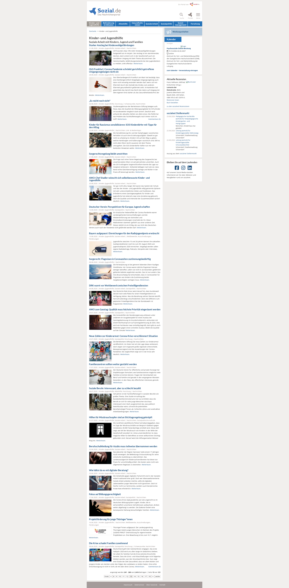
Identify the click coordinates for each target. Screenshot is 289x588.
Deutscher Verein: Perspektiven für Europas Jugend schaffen (119, 207)
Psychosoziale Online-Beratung (179, 48)
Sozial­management (180, 24)
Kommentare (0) (154, 119)
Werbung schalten (180, 31)
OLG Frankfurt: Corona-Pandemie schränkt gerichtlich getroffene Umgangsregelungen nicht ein (121, 70)
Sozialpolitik (119, 210)
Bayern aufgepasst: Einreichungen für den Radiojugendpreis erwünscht (124, 233)
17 (146, 576)
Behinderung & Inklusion (108, 24)
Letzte (157, 576)
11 (123, 576)
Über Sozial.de (151, 585)
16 (142, 576)
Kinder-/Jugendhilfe (106, 48)
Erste (106, 576)
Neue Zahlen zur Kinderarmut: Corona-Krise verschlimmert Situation (123, 336)
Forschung (195, 24)
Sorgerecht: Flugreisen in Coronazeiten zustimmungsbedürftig (120, 259)
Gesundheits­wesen (137, 24)
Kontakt (162, 585)
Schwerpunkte (129, 104)
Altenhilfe (123, 24)
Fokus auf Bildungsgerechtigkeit (105, 494)
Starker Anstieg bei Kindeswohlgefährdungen (111, 45)
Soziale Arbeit (152, 24)
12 (127, 576)
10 (120, 576)
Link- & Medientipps (133, 130)
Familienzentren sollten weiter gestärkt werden (113, 364)
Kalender (171, 39)
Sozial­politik (166, 24)
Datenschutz (139, 585)
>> (153, 576)
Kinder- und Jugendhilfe (94, 24)
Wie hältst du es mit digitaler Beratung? (108, 470)
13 (131, 576)
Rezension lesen (173, 100)
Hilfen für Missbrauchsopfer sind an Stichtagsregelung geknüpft (120, 417)
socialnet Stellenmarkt (178, 113)
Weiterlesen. (138, 63)
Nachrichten (131, 48)
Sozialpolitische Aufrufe (146, 420)
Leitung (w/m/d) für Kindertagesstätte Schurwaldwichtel (183, 142)
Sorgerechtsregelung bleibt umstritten (108, 153)
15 (138, 576)
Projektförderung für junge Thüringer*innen (111, 519)
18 (149, 576)
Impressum (128, 585)
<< (111, 576)
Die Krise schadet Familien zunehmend (108, 543)
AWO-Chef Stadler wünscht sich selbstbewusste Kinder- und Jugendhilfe (119, 179)
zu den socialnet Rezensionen (178, 106)
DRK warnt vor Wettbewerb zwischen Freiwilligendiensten (118, 285)
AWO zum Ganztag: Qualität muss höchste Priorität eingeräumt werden (124, 309)
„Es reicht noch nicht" (99, 100)
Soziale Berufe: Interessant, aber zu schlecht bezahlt (115, 388)
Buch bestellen (172, 103)
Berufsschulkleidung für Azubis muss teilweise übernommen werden (123, 446)
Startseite (92, 31)
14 (135, 576)
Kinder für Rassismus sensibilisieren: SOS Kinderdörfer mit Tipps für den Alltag (123, 126)
